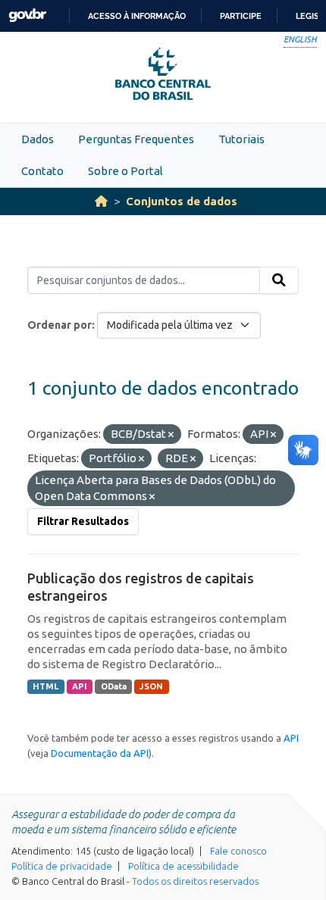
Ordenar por (59, 325)
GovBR (27, 15)
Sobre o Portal (125, 170)
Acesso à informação (137, 16)
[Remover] (171, 434)
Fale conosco (238, 850)
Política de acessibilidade (183, 866)
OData (114, 686)
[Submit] (279, 280)
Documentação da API (100, 753)
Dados (37, 139)
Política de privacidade (61, 866)
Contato (42, 170)
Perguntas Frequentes (136, 139)
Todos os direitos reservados (195, 881)
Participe (241, 16)
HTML (45, 686)
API (79, 686)
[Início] (101, 201)
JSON (151, 686)
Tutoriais (241, 139)
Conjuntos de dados (181, 201)
